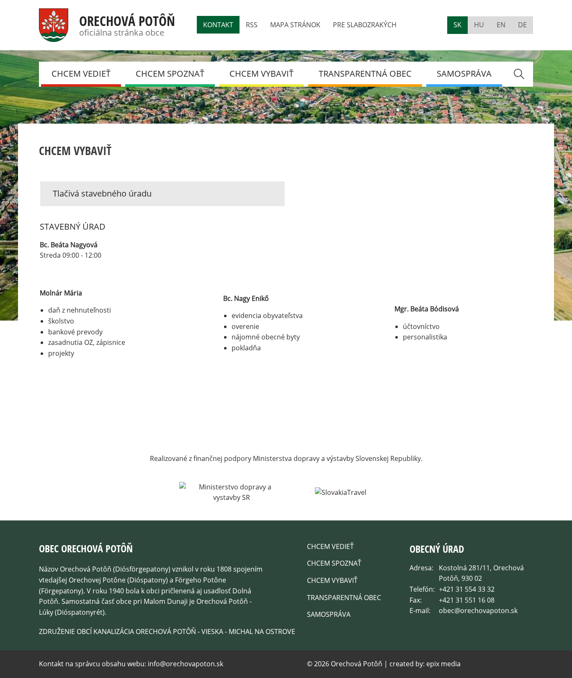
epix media (443, 663)
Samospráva (464, 73)
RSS (252, 24)
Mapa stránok (295, 24)
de (522, 24)
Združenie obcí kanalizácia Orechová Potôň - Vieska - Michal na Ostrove (167, 631)
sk (457, 24)
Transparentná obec (365, 73)
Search (518, 74)
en (501, 24)
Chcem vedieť (81, 73)
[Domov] (53, 36)
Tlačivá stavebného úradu (102, 193)
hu (479, 24)
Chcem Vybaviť (261, 73)
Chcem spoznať (170, 73)
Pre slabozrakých (365, 24)
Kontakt (218, 24)
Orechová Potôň (127, 20)
